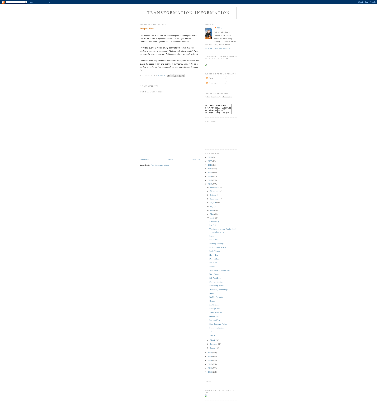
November (214, 191)
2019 (210, 172)
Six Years (213, 262)
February (214, 344)
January (213, 347)
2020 (210, 168)
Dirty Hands (214, 274)
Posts (210, 78)
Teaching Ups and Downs (219, 270)
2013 (210, 360)
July (212, 206)
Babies (212, 266)
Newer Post (144, 159)
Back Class (213, 239)
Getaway (212, 301)
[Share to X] (177, 75)
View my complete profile (217, 48)
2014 (210, 356)
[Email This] (172, 75)
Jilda (219, 28)
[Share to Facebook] (180, 75)
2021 (210, 164)
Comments (212, 83)
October (213, 195)
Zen (211, 331)
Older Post (196, 159)
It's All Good (214, 304)
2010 (210, 371)
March (213, 340)
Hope (211, 293)
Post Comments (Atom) (160, 164)
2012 (210, 364)
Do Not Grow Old (216, 297)
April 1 (212, 335)
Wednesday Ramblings (218, 289)
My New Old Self (216, 281)
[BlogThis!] (174, 75)
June (212, 210)
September (214, 198)
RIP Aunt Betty (215, 278)
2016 (210, 184)
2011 (210, 368)
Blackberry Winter (216, 285)
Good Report (214, 316)
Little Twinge (214, 251)
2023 (210, 157)
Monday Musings (216, 243)
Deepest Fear (147, 28)
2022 (210, 161)
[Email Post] (168, 75)
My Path (212, 225)
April (212, 218)
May (212, 214)
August (213, 202)
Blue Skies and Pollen (218, 324)
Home (170, 159)
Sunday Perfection (216, 327)
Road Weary (214, 221)
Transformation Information (188, 12)
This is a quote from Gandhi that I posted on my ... (222, 230)
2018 (210, 176)
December (214, 187)
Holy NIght (213, 255)
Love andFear (214, 320)
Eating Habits (214, 308)
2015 (210, 352)
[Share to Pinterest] (183, 75)
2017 (210, 180)
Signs (211, 235)
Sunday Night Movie (217, 247)
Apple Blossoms (215, 312)
